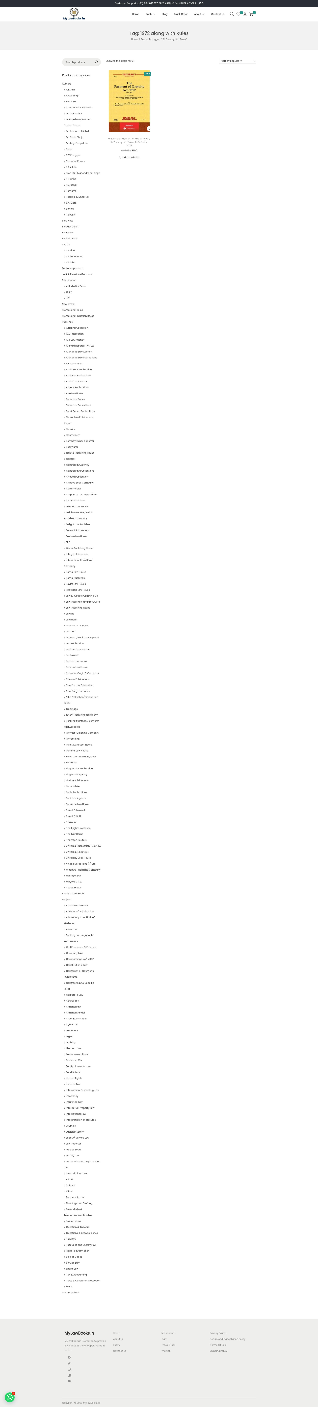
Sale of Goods (74, 1256)
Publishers (68, 322)
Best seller (68, 232)
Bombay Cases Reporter (80, 441)
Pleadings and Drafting (79, 1203)
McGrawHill (72, 655)
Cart (164, 1339)
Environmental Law (77, 1054)
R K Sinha (71, 179)
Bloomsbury (73, 435)
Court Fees (72, 1000)
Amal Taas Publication (79, 369)
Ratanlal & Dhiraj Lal (77, 196)
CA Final (70, 250)
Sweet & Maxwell (75, 810)
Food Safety (73, 1072)
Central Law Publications (80, 470)
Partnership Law (75, 1197)
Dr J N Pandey (74, 113)
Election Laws (73, 1048)
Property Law (73, 1221)
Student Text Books (73, 893)
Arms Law (71, 929)
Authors (66, 83)
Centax (70, 459)
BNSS (70, 1179)
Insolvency (72, 1096)
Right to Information (77, 1251)
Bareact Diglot (70, 226)
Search (97, 62)
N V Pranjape (73, 155)
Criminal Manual (75, 1012)
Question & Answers (77, 1227)
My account (168, 1333)
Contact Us (119, 1351)
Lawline (70, 613)
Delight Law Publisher (78, 524)
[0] (238, 14)
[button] (149, 128)
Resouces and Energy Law (81, 1245)
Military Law (72, 1155)
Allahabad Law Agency (79, 351)
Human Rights (74, 1078)
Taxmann (71, 822)
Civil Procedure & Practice (81, 947)
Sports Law (72, 1268)
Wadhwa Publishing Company (83, 869)
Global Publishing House (79, 548)
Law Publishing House (78, 607)
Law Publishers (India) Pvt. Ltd (83, 601)
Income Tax (73, 1084)
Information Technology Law (82, 1090)
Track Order (168, 1345)
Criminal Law (73, 1006)
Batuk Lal (71, 101)
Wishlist (165, 1351)
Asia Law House (74, 393)
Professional (73, 738)
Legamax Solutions (77, 625)
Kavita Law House (76, 584)
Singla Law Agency (76, 774)
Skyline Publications (77, 780)
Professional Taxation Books (78, 316)
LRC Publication (75, 643)
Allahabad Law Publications (81, 357)
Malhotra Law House (77, 649)
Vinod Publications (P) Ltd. (81, 863)
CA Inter (70, 262)
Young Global (73, 887)
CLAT (69, 292)
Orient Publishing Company (82, 715)
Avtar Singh (72, 95)
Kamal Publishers (75, 578)
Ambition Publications (78, 375)
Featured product (72, 268)
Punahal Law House (77, 750)
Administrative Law (77, 905)
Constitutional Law (76, 965)
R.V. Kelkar (71, 185)
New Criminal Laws (76, 1173)
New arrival (68, 304)
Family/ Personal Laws (78, 1066)
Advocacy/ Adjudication (80, 911)
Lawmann (71, 619)
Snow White (73, 786)
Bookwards (72, 447)
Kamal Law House (76, 572)
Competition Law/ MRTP (80, 959)
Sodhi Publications (76, 792)
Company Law (74, 953)
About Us (118, 1339)
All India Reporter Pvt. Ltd (80, 345)
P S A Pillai (71, 167)
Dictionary (72, 1030)
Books (116, 1345)
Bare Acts (67, 220)
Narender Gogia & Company (82, 673)
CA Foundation (74, 256)
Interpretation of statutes (81, 1119)
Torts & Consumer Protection (83, 1280)
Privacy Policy (218, 1333)
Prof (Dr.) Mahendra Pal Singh (83, 173)
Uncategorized (70, 1292)
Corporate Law (74, 994)
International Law (76, 1114)
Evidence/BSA (74, 1060)
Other (69, 1191)
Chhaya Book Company (80, 482)
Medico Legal (73, 1149)
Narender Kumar (75, 161)
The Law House (74, 834)
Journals (71, 1125)
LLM (68, 298)
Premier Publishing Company (82, 732)
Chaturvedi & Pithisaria (79, 107)
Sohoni (70, 208)
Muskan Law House (77, 667)
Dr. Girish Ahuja (74, 137)
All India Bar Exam (76, 286)
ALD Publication (75, 333)
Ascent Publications (77, 387)
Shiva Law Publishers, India (81, 756)
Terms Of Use (218, 1345)
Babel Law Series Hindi (78, 405)
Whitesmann (73, 875)
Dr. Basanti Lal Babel (77, 131)
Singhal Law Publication (79, 768)
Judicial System (75, 1131)
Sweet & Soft (73, 816)
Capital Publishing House (80, 453)
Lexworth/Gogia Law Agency (82, 637)
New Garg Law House (78, 691)
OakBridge (72, 709)
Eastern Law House (76, 536)
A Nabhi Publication (77, 328)
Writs (69, 1286)
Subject (66, 899)
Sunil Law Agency (76, 798)
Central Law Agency (77, 464)
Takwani (71, 214)
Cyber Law (72, 1024)
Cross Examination (76, 1018)
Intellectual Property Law (80, 1108)
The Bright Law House (78, 828)
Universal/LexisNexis (77, 852)
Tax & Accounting (76, 1274)
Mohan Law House (76, 661)
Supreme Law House (77, 804)
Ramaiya (71, 191)
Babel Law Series (75, 399)
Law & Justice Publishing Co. (82, 595)
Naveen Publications (77, 679)
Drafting (71, 1042)
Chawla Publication (77, 476)
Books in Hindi (70, 238)
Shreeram (72, 762)
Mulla (69, 149)
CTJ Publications (75, 500)
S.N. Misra (71, 202)
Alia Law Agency (75, 339)
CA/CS (66, 244)
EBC (68, 542)
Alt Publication (74, 363)
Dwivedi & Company (78, 530)
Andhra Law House (76, 381)
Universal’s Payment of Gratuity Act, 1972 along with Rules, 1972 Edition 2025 (129, 142)
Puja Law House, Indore (79, 744)
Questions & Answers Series (82, 1233)
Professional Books (72, 310)
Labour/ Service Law (77, 1137)
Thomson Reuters (76, 840)
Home (134, 39)
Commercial (73, 488)
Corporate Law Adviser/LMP (81, 494)
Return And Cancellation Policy (227, 1339)
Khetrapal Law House (78, 590)
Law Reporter (73, 1143)
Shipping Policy (218, 1351)
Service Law (73, 1262)
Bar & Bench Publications (80, 411)
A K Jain (70, 89)
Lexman (70, 631)
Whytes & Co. (74, 881)
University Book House (78, 857)
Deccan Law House (77, 506)
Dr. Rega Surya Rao (77, 143)
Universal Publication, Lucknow (83, 846)
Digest (69, 1036)
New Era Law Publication (79, 685)
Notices (70, 1185)
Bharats (70, 429)
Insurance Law (74, 1102)
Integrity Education (77, 554)
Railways (71, 1239)
